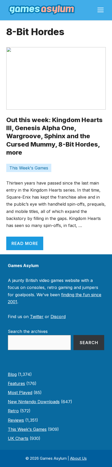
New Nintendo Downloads (34, 401)
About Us (78, 458)
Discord (58, 316)
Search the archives (28, 331)
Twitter (36, 316)
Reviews (16, 420)
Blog (12, 374)
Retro (13, 410)
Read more (24, 243)
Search (89, 342)
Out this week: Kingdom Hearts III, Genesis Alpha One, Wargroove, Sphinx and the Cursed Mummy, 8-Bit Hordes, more (54, 136)
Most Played (20, 392)
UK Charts (18, 438)
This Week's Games (28, 168)
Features (16, 383)
